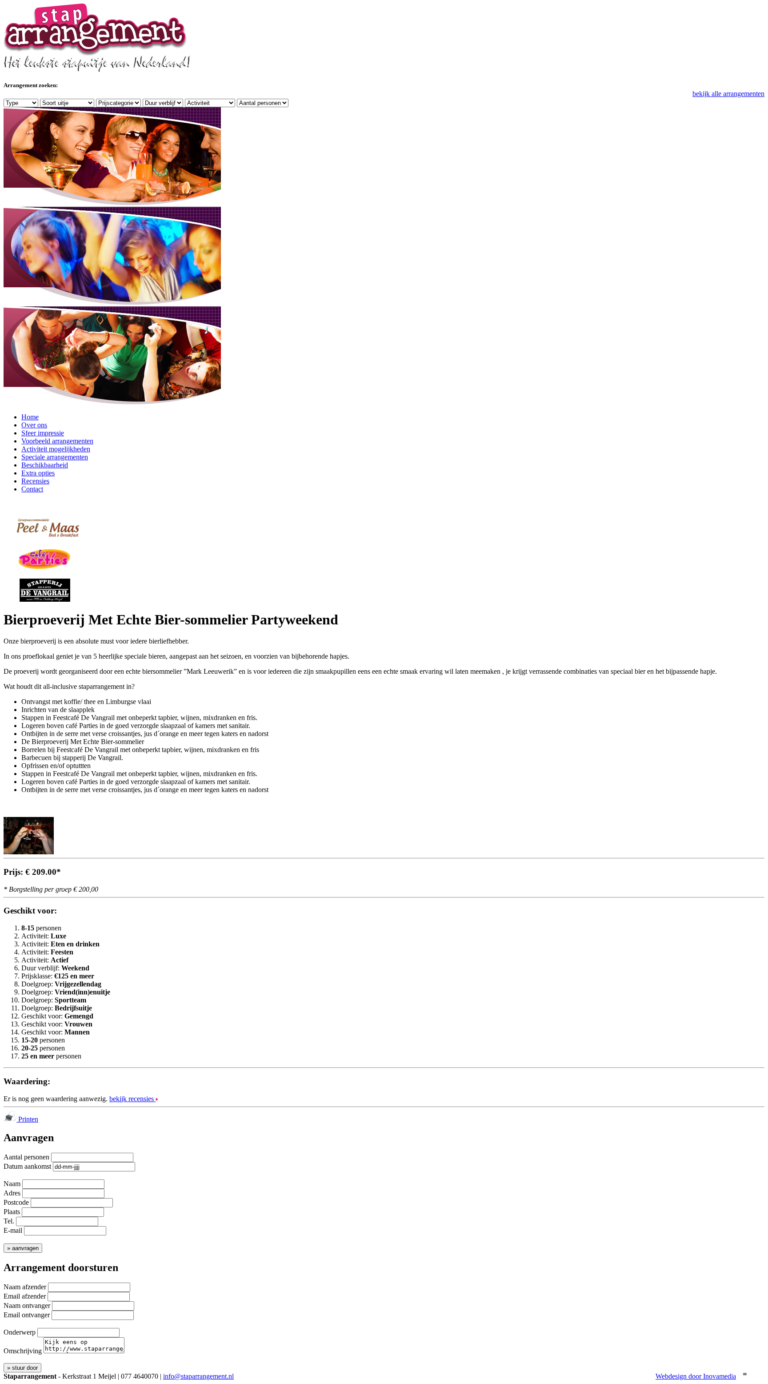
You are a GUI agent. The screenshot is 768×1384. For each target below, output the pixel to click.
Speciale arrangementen (54, 457)
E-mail (13, 1230)
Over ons (34, 425)
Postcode (16, 1202)
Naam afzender (25, 1287)
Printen (27, 1119)
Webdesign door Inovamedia (696, 1376)
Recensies (35, 481)
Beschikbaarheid (44, 465)
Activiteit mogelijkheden (55, 449)
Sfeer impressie (42, 433)
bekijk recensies (132, 1098)
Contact (32, 489)
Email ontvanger (27, 1315)
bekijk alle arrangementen (728, 93)
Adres (12, 1193)
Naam (12, 1183)
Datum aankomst (27, 1166)
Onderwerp (20, 1332)
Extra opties (38, 473)
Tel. (9, 1221)
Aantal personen (26, 1157)
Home (30, 417)
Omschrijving (23, 1351)
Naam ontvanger (27, 1305)
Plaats (12, 1211)
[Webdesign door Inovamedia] (744, 1376)
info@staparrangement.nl (198, 1376)
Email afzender (25, 1296)
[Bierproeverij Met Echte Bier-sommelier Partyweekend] (29, 852)
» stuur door (22, 1367)
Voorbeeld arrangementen (57, 441)
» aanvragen (23, 1248)
